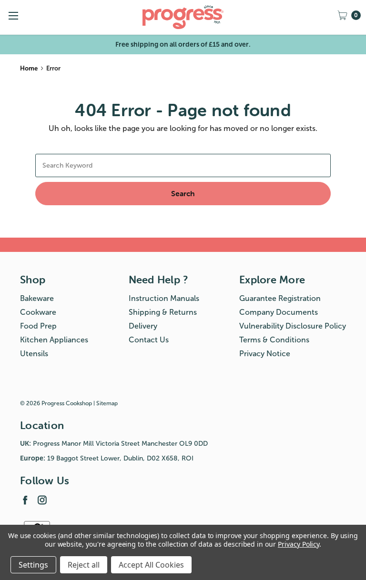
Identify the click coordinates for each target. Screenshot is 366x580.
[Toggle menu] (13, 15)
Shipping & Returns (163, 312)
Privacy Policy (298, 544)
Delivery (143, 326)
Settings (33, 565)
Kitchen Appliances (54, 340)
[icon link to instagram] (42, 500)
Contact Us (149, 340)
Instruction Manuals (164, 298)
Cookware (38, 312)
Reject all (84, 565)
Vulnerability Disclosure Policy (292, 326)
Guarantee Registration (280, 298)
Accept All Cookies (151, 565)
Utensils (34, 354)
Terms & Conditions (274, 340)
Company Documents (278, 312)
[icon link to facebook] (25, 500)
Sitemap (107, 403)
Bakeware (37, 298)
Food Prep (38, 326)
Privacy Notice (264, 354)
